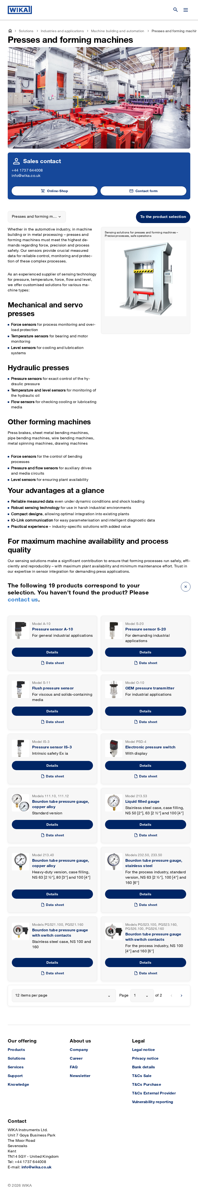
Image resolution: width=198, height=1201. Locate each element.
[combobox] (64, 995)
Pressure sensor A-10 (52, 629)
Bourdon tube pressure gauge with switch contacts (60, 933)
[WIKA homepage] (20, 10)
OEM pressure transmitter (149, 688)
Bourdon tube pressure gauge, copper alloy (60, 804)
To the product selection (163, 217)
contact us (23, 599)
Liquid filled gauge (142, 801)
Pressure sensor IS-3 (52, 747)
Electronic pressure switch (150, 747)
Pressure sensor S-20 (145, 629)
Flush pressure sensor (53, 688)
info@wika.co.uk (26, 176)
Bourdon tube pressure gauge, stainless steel (153, 863)
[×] (185, 586)
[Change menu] (185, 9)
